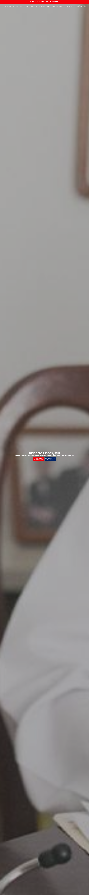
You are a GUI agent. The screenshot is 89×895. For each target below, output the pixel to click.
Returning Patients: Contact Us (50, 459)
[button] (81, 6)
